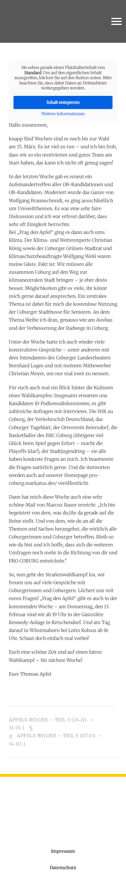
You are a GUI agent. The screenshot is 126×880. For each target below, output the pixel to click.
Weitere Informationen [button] (63, 113)
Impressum (63, 851)
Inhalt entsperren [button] (63, 102)
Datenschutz (63, 867)
